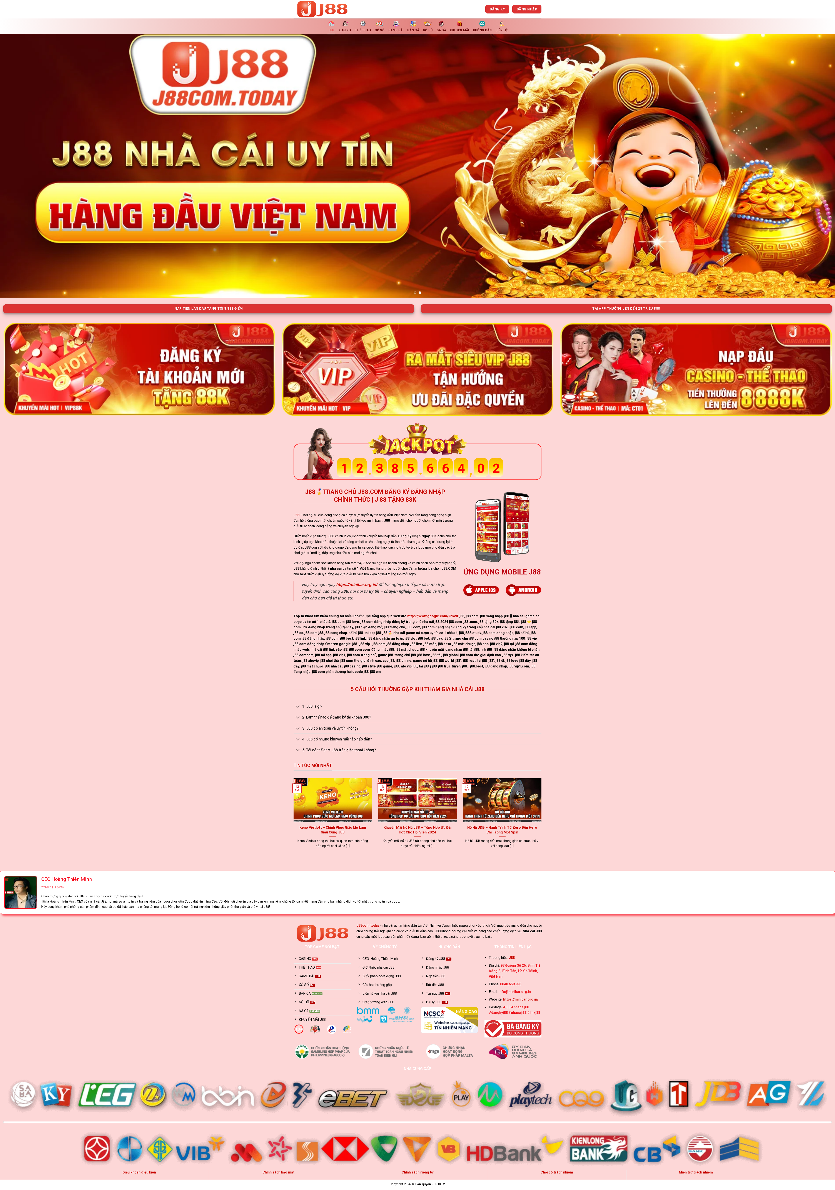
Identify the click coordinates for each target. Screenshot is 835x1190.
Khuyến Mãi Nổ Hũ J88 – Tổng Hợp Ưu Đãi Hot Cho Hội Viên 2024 (417, 829)
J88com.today (367, 925)
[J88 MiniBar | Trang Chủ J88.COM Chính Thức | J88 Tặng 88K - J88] (326, 9)
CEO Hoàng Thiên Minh (66, 879)
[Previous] (22, 166)
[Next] (813, 166)
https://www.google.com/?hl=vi (432, 616)
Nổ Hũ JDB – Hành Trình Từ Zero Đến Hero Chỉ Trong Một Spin (502, 829)
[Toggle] (298, 707)
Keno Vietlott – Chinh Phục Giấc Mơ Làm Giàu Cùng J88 (332, 829)
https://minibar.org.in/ (356, 584)
